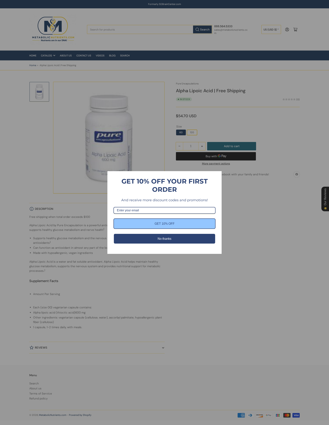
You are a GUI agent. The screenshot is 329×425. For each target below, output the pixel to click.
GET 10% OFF (165, 223)
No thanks (164, 238)
